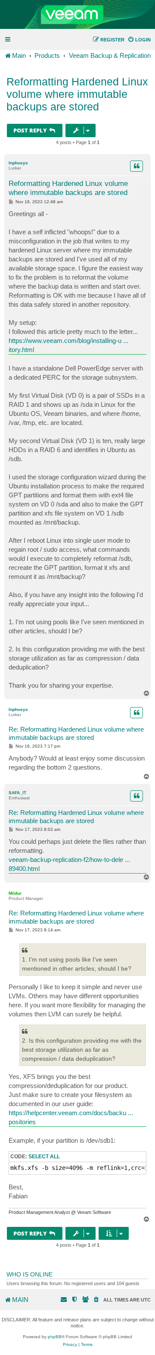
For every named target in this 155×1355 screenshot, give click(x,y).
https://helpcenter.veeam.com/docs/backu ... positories (71, 1117)
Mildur (15, 893)
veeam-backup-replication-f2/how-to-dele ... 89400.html (69, 864)
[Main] (77, 14)
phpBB (55, 1336)
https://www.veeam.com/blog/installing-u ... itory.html (68, 345)
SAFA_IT (17, 792)
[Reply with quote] (136, 166)
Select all (44, 1157)
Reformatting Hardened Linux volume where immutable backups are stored (77, 94)
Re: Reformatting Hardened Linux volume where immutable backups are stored (76, 733)
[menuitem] (139, 40)
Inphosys (18, 162)
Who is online (29, 1274)
